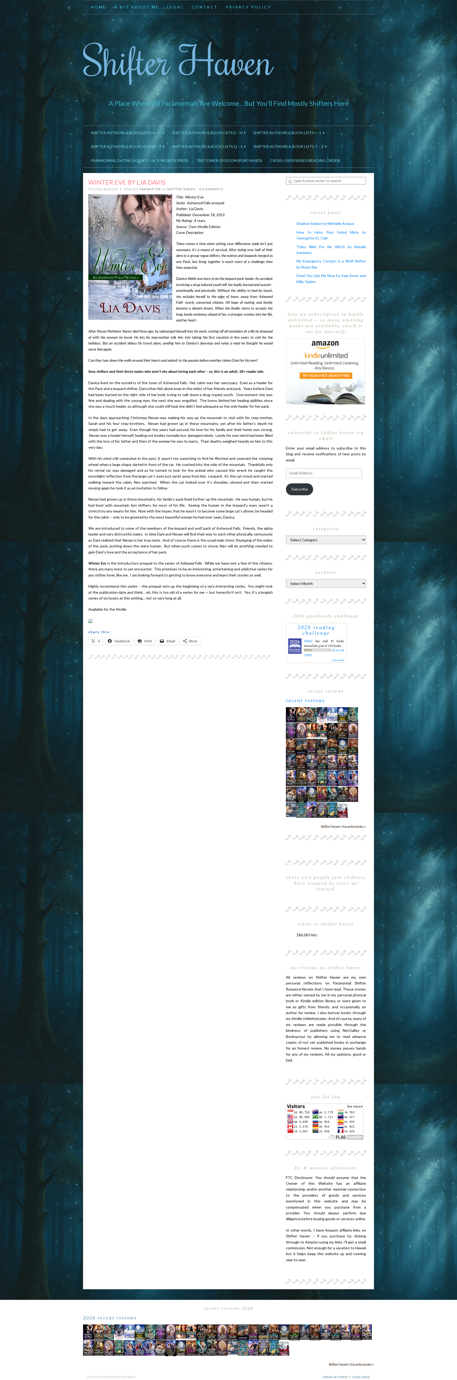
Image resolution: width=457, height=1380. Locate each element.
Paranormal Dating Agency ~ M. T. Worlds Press (139, 160)
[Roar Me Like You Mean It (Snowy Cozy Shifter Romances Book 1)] (322, 715)
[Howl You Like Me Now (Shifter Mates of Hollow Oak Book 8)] (353, 794)
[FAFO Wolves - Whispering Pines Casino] (332, 731)
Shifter (308, 641)
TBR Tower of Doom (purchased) (229, 160)
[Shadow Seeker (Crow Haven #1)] (342, 809)
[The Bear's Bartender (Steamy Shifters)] (322, 794)
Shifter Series (181, 189)
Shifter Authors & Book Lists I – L (288, 132)
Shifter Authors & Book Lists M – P (127, 146)
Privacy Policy (248, 7)
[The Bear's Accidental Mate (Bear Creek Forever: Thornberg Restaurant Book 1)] (342, 746)
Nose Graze (361, 1377)
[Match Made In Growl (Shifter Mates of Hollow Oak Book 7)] (312, 778)
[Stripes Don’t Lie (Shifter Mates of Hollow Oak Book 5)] (301, 730)
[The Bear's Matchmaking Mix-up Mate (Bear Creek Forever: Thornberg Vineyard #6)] (342, 714)
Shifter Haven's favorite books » (343, 827)
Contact (205, 7)
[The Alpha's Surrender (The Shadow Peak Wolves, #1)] (322, 747)
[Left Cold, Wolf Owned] (342, 794)
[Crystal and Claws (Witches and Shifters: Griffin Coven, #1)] (291, 731)
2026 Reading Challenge (316, 630)
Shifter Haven (178, 59)
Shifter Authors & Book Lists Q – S (208, 146)
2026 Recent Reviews (110, 1317)
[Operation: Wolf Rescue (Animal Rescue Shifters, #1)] (312, 730)
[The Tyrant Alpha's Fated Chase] (301, 714)
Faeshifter (150, 189)
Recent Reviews (305, 700)
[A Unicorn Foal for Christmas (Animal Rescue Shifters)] (322, 730)
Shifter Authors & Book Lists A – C (127, 132)
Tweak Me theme (334, 1377)
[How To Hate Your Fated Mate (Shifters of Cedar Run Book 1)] (312, 809)
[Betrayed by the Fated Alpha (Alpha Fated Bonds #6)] (353, 777)
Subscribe (299, 489)
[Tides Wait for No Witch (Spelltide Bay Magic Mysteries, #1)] (301, 809)
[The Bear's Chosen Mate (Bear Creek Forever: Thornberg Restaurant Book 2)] (312, 794)
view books (338, 660)
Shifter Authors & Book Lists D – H (208, 132)
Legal (175, 7)
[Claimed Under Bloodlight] (291, 762)
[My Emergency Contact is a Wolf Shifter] (291, 809)
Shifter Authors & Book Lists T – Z (289, 146)
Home (98, 7)
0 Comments (211, 189)
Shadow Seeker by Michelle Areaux (325, 223)
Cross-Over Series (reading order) (305, 160)
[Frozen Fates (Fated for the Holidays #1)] (291, 794)
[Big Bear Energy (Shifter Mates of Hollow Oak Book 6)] (353, 730)
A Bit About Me (136, 7)
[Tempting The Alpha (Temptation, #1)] (291, 714)
